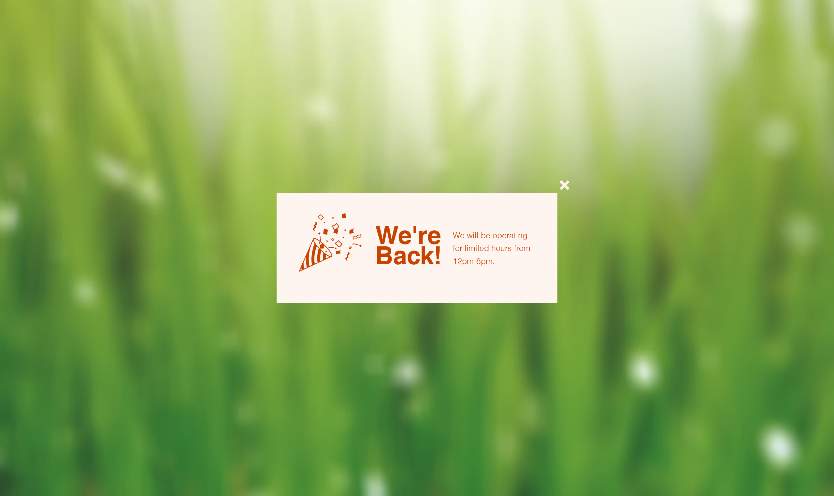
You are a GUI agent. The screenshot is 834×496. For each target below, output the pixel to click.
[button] (564, 185)
